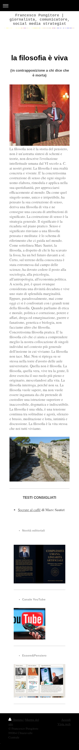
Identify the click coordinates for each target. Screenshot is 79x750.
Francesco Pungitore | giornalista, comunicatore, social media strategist (39, 19)
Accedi (66, 719)
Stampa (18, 719)
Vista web (64, 724)
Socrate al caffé (29, 509)
